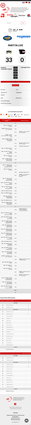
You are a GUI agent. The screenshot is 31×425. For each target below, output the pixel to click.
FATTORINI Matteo (9, 375)
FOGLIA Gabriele (9, 316)
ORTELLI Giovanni (9, 366)
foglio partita (15, 85)
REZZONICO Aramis (10, 311)
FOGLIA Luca (8, 318)
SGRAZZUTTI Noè (9, 382)
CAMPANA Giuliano (10, 329)
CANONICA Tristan (10, 357)
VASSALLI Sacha (9, 336)
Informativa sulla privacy (15, 407)
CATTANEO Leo (9, 342)
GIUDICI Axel (8, 377)
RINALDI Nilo (8, 322)
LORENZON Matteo (10, 364)
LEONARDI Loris (9, 338)
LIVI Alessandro (9, 368)
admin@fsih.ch (15, 422)
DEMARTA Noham (9, 307)
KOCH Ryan (8, 331)
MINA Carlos (8, 320)
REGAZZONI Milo (9, 344)
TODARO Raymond (9, 360)
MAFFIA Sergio (9, 371)
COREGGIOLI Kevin (10, 386)
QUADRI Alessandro (10, 333)
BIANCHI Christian (9, 305)
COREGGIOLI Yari (9, 384)
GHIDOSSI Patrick (9, 327)
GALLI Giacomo (9, 325)
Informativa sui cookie (15, 408)
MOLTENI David (9, 373)
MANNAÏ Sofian (9, 379)
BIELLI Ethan (8, 340)
